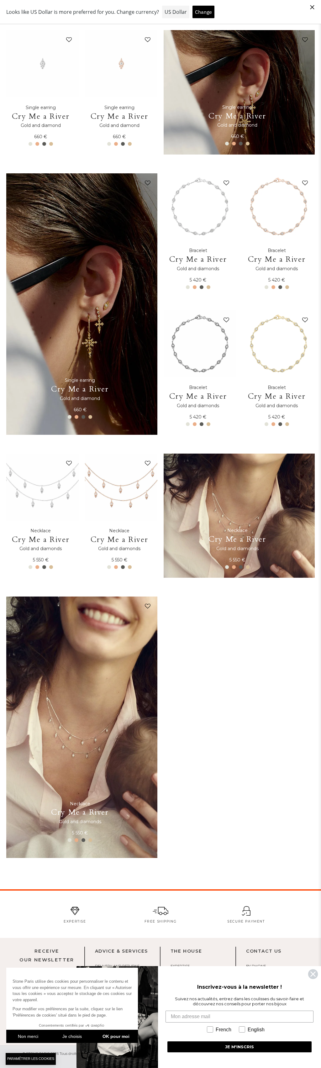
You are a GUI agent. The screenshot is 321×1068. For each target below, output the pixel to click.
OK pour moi (116, 1036)
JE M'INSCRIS (239, 1046)
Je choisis (72, 1036)
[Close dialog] (313, 974)
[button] (67, 41)
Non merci (28, 1036)
